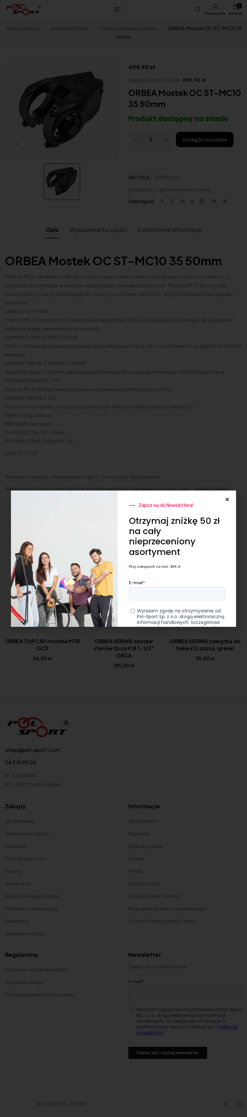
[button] (227, 499)
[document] (123, 558)
